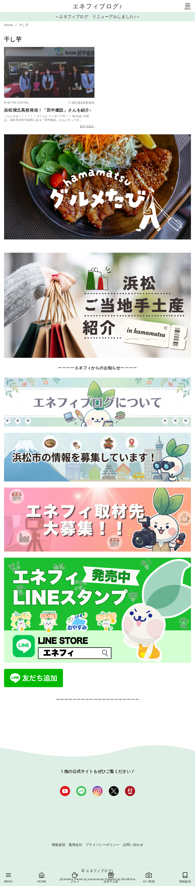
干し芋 (23, 25)
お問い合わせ (133, 844)
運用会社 (75, 844)
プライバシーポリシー (103, 844)
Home (9, 25)
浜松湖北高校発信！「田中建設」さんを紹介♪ (48, 110)
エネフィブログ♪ (98, 6)
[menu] (187, 6)
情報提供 (59, 844)
